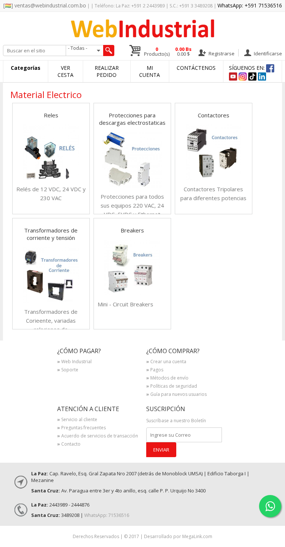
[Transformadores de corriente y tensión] (51, 300)
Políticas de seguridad (171, 386)
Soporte (67, 370)
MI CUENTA (149, 71)
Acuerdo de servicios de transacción (97, 436)
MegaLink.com (197, 536)
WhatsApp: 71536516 (106, 515)
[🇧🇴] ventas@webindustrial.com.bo (44, 5)
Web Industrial (74, 362)
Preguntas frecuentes (81, 428)
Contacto (69, 444)
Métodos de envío (167, 378)
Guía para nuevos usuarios (176, 394)
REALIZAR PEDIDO (107, 71)
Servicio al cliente (77, 420)
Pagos (154, 370)
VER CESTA (65, 71)
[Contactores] (213, 178)
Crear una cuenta (166, 362)
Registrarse (221, 53)
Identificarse (267, 53)
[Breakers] (132, 293)
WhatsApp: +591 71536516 (249, 5)
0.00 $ (183, 51)
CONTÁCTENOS (196, 67)
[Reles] (51, 178)
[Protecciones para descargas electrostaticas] (132, 185)
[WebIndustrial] (142, 35)
